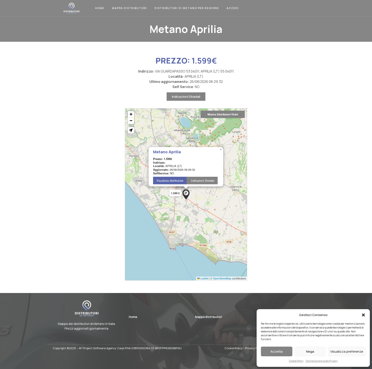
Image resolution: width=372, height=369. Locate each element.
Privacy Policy (254, 348)
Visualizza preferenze (346, 351)
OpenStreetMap (222, 278)
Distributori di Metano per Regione (187, 8)
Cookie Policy (296, 361)
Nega (310, 351)
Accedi (232, 8)
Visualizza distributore (170, 180)
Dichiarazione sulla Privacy (322, 361)
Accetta (276, 351)
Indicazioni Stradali (186, 96)
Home (99, 8)
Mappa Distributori (129, 8)
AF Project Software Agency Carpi (101, 348)
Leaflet (204, 278)
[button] (363, 315)
